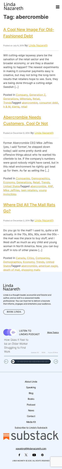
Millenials (25, 98)
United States (11, 186)
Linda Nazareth (38, 45)
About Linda (31, 381)
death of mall (11, 269)
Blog (31, 393)
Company (22, 94)
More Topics (53, 332)
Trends (7, 102)
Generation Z (37, 94)
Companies (23, 178)
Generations (10, 98)
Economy (9, 182)
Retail (36, 98)
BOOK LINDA (14, 312)
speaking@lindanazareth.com (31, 448)
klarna (16, 106)
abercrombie (30, 102)
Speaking (31, 387)
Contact (31, 416)
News (31, 410)
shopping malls (30, 269)
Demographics (40, 178)
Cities (30, 258)
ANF (50, 186)
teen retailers (29, 190)
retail (24, 106)
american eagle (48, 265)
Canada (20, 258)
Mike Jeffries (11, 190)
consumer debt (48, 102)
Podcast (31, 404)
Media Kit (31, 421)
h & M (6, 106)
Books (31, 398)
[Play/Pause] (13, 361)
